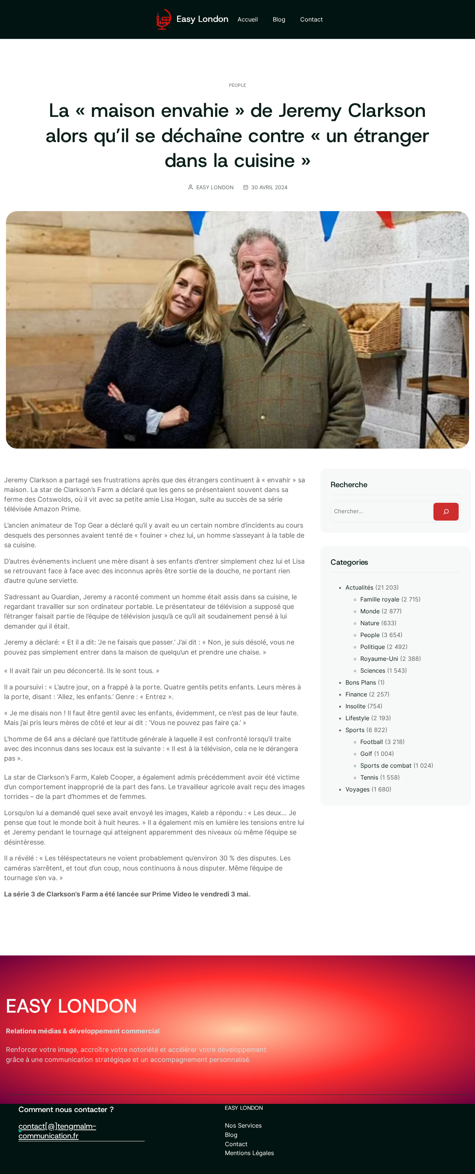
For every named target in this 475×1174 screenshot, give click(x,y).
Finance (356, 694)
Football (371, 741)
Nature (369, 623)
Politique (372, 646)
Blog (231, 1134)
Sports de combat (386, 765)
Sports (354, 730)
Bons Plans (360, 682)
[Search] (446, 512)
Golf (366, 753)
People (237, 85)
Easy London (203, 19)
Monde (370, 611)
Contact (236, 1144)
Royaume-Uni (379, 658)
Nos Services (243, 1125)
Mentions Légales (249, 1153)
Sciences (372, 670)
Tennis (369, 777)
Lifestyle (357, 718)
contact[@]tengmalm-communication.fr (57, 1131)
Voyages (357, 789)
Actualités (359, 587)
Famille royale (379, 599)
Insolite (355, 706)
